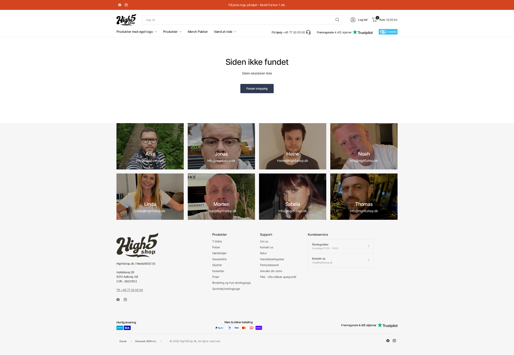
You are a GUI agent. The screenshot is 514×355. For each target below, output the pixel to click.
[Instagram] (126, 5)
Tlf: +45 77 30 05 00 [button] (129, 290)
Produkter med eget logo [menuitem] (134, 32)
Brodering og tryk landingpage (231, 282)
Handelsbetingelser (272, 259)
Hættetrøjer (219, 253)
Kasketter (218, 271)
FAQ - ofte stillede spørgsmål (278, 277)
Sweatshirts (219, 259)
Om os (264, 241)
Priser (215, 277)
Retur (263, 253)
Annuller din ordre (271, 271)
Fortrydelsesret (269, 265)
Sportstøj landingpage (226, 288)
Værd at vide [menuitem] (223, 32)
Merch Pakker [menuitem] (198, 32)
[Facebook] (119, 5)
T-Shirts (217, 241)
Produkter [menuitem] (170, 32)
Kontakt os (266, 247)
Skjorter (217, 265)
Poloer (216, 247)
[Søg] (337, 19)
